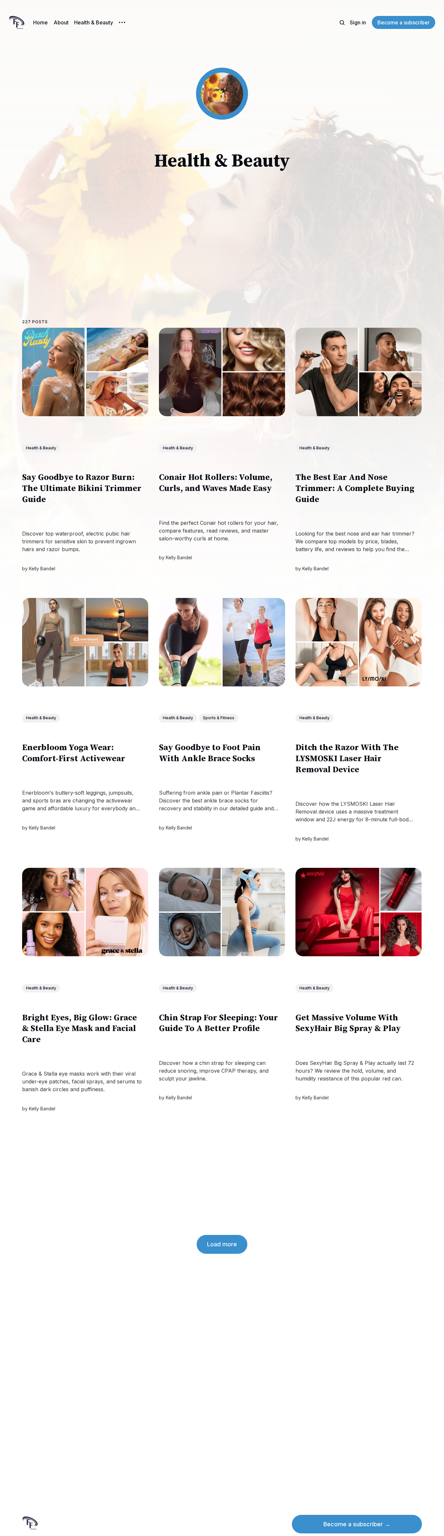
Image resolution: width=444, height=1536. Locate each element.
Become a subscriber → (356, 1524)
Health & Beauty (93, 22)
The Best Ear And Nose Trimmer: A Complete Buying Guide (355, 488)
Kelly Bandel (42, 568)
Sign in (358, 22)
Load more (222, 1244)
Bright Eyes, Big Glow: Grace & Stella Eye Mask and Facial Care (79, 1029)
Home (40, 22)
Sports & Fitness (218, 718)
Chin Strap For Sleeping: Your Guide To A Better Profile (218, 1023)
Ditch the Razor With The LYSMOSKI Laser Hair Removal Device (347, 758)
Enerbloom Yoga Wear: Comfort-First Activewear (73, 753)
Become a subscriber (403, 22)
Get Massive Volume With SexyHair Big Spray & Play (348, 1023)
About (61, 22)
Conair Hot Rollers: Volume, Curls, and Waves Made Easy (215, 483)
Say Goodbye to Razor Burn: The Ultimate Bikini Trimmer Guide (81, 488)
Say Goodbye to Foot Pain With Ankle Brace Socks (210, 753)
